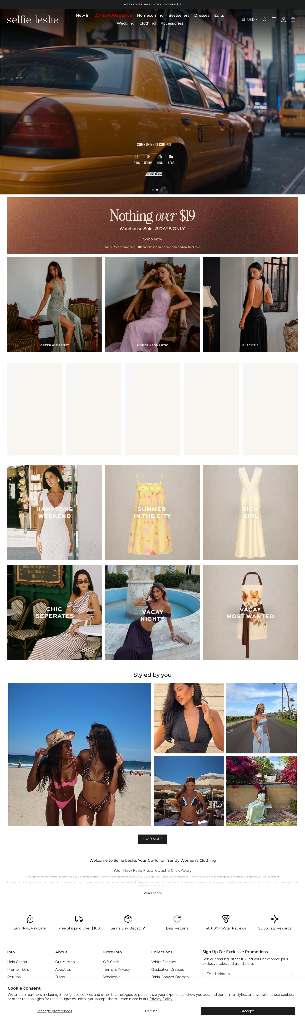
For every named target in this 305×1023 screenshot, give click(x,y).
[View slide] (152, 225)
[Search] (265, 19)
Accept (248, 1011)
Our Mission (65, 962)
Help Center (17, 962)
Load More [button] (152, 839)
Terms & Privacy (116, 969)
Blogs (60, 977)
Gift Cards (111, 962)
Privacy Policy (161, 999)
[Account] (283, 19)
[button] (79, 754)
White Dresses (163, 962)
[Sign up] (291, 974)
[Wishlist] (274, 19)
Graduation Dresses (167, 969)
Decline (151, 1011)
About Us (63, 969)
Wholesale (112, 977)
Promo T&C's (18, 969)
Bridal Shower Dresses (169, 977)
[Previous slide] (7, 102)
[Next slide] (297, 102)
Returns (13, 977)
